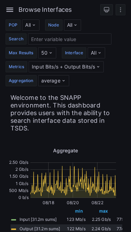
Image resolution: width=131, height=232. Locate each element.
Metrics (16, 66)
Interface (74, 52)
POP (13, 24)
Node (53, 24)
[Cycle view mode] (106, 9)
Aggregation (21, 80)
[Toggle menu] (10, 10)
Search (16, 38)
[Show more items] (120, 9)
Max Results (21, 52)
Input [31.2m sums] (38, 219)
